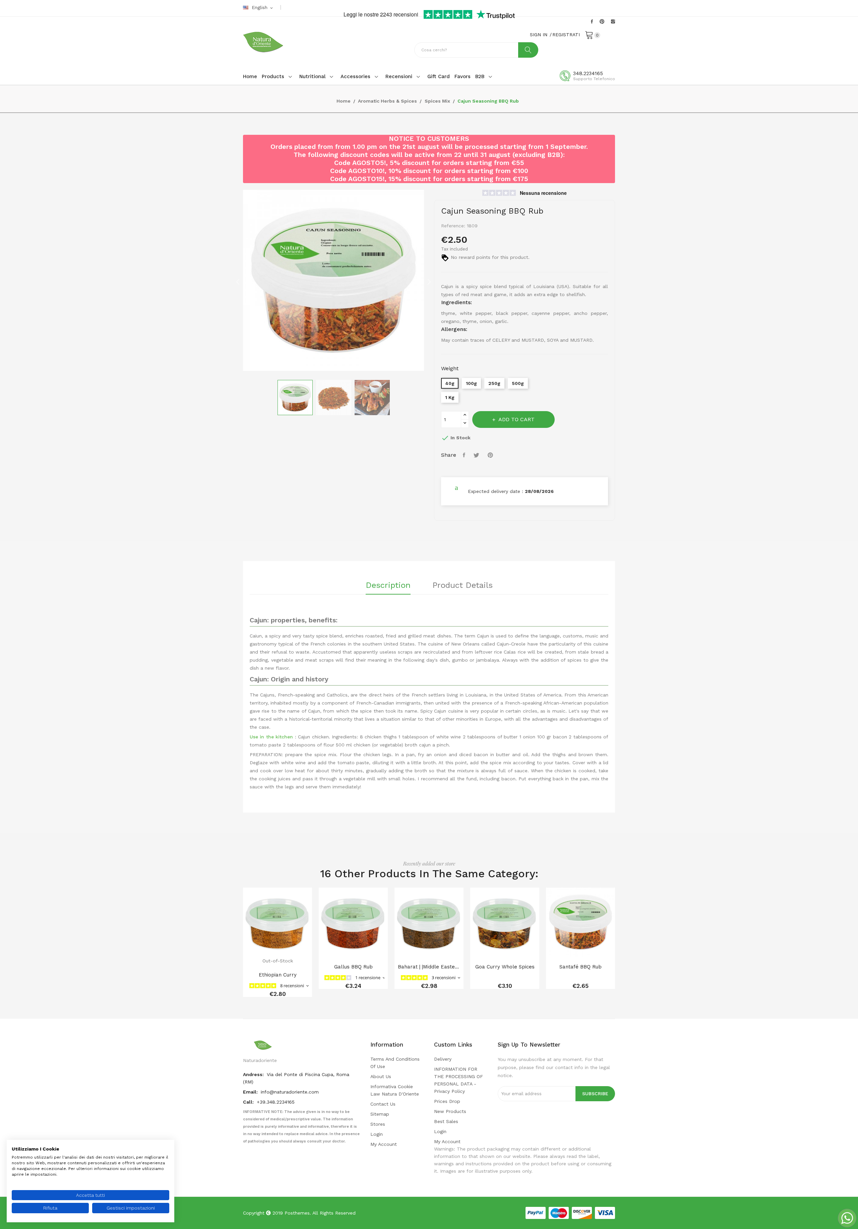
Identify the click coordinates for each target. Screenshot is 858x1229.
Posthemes (297, 1213)
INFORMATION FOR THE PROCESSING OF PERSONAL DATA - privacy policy (458, 1080)
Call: (249, 1102)
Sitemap (379, 1114)
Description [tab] (388, 585)
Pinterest (602, 21)
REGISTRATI (566, 34)
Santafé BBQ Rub (580, 967)
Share (464, 455)
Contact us (382, 1104)
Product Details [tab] (462, 585)
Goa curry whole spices (505, 967)
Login (376, 1134)
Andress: (254, 1074)
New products (450, 1111)
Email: (251, 1092)
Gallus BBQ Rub (353, 967)
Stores (377, 1124)
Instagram (613, 21)
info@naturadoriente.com (290, 1092)
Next (429, 281)
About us (380, 1076)
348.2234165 (588, 73)
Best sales (446, 1121)
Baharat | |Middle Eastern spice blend (429, 967)
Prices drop (447, 1101)
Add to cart (516, 419)
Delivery (442, 1059)
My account (383, 1144)
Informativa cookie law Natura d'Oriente (394, 1090)
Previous (238, 281)
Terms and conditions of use (395, 1062)
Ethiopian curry (278, 975)
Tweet (477, 455)
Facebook (592, 21)
